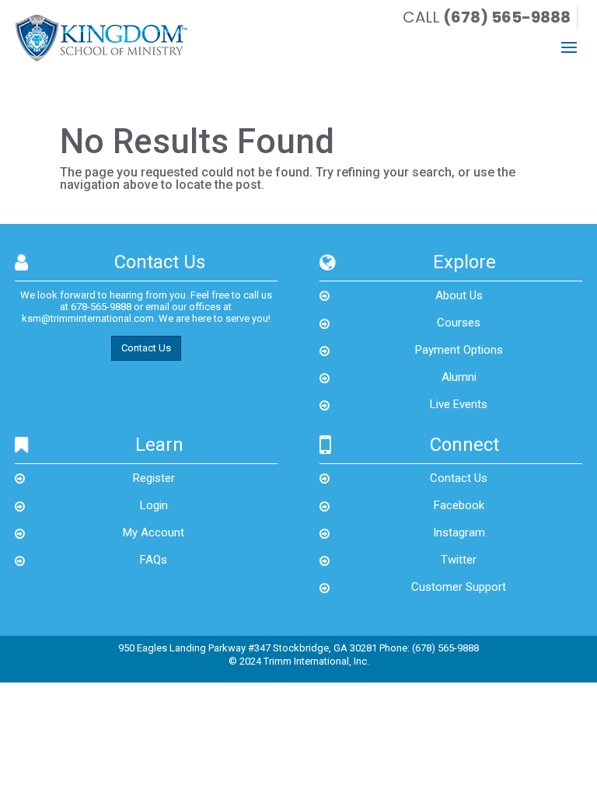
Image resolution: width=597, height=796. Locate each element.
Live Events (458, 404)
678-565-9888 (101, 306)
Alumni (459, 377)
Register (154, 478)
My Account (153, 532)
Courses (458, 323)
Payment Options (459, 350)
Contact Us (146, 348)
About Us (459, 295)
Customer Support (458, 587)
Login (154, 505)
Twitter (459, 560)
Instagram (459, 532)
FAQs (153, 560)
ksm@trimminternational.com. (89, 318)
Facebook (459, 505)
